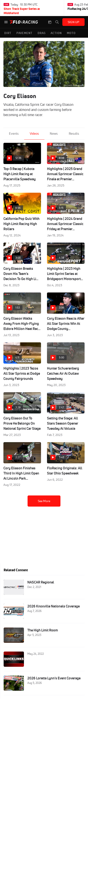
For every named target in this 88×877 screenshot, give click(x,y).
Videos (34, 133)
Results (74, 133)
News (54, 133)
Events (14, 133)
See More (44, 501)
